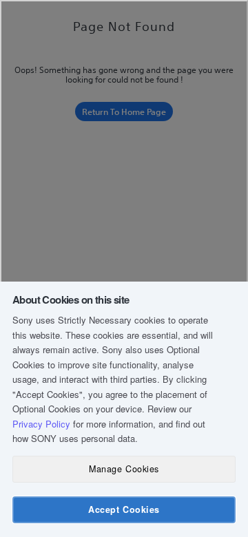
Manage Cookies (123, 469)
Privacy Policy (41, 423)
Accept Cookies (123, 509)
